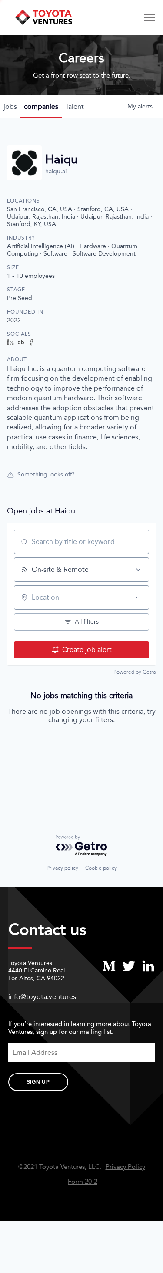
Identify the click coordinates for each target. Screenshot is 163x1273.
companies (41, 106)
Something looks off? (46, 474)
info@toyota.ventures (42, 997)
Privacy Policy (125, 1167)
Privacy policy (62, 868)
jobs (10, 106)
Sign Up (38, 1082)
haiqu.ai (56, 171)
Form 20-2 (82, 1181)
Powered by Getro (134, 672)
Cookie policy (101, 868)
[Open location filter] (137, 597)
